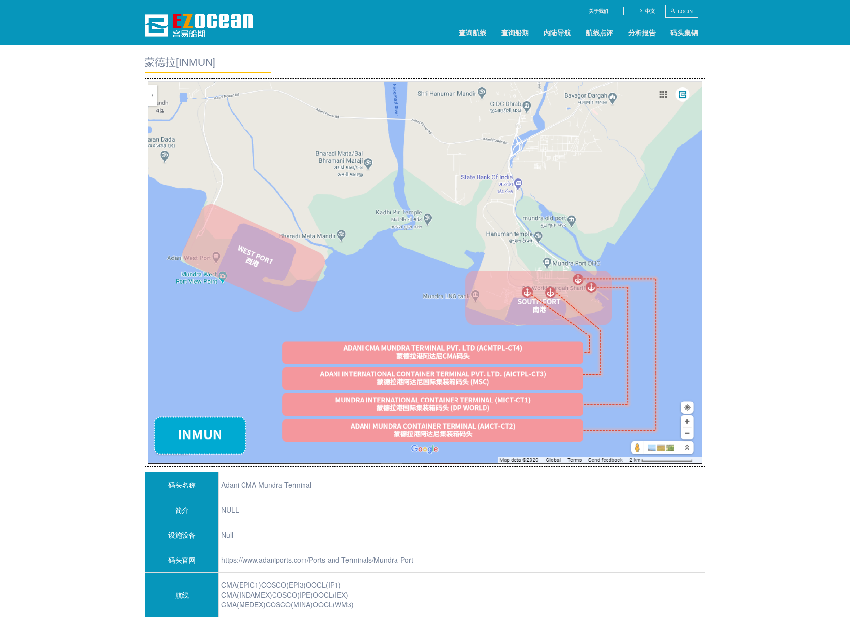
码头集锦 (684, 32)
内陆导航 (557, 32)
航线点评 (599, 32)
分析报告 (642, 32)
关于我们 (598, 10)
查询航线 (472, 32)
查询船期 (515, 32)
